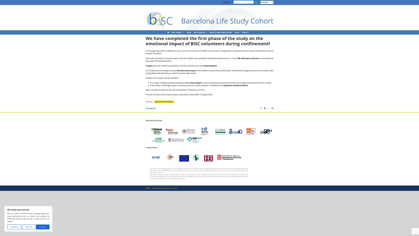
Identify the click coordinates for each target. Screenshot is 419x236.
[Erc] (184, 157)
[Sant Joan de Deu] (172, 130)
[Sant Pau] (188, 130)
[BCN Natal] (205, 130)
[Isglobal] (156, 130)
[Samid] (235, 130)
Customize (14, 227)
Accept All (42, 227)
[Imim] (251, 130)
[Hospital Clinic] (220, 130)
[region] (28, 219)
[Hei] (208, 157)
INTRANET (226, 2)
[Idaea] (266, 130)
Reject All (28, 227)
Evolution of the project (164, 102)
